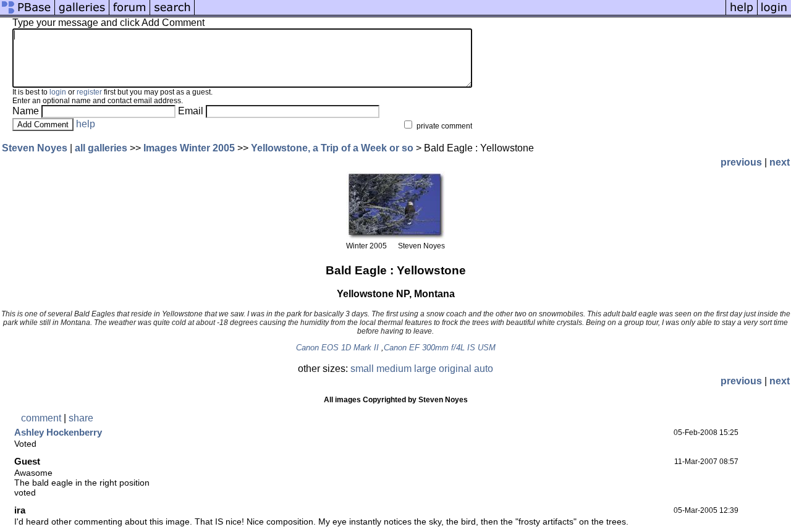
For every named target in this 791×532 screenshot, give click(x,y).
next (779, 162)
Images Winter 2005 (189, 148)
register (89, 92)
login (57, 92)
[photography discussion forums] (129, 14)
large (425, 368)
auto (483, 368)
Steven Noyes (34, 148)
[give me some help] (741, 14)
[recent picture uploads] (82, 14)
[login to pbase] (774, 14)
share (81, 418)
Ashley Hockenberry (58, 432)
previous (741, 162)
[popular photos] (460, 14)
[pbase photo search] (172, 14)
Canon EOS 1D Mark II (337, 347)
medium (394, 368)
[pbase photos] (27, 14)
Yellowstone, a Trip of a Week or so (332, 148)
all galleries (101, 148)
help (85, 124)
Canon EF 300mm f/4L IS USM (440, 347)
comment (41, 418)
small (362, 368)
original (455, 368)
